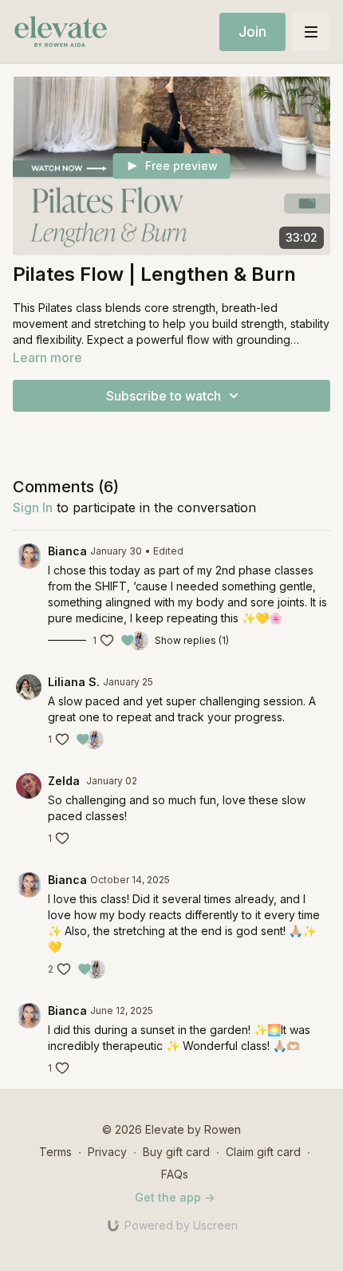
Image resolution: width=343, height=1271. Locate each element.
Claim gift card (263, 1152)
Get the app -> (175, 1197)
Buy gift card (176, 1152)
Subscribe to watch (163, 396)
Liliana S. (74, 682)
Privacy (107, 1152)
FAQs (174, 1174)
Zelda (65, 780)
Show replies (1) (192, 640)
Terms (55, 1152)
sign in (33, 507)
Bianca (67, 551)
